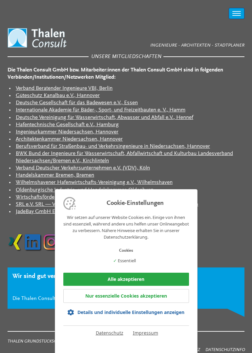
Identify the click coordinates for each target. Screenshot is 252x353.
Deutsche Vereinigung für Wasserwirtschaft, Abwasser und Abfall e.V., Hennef (104, 118)
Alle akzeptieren (126, 279)
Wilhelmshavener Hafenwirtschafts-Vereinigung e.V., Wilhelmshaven (94, 183)
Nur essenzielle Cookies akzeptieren (126, 296)
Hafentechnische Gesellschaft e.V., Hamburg (67, 125)
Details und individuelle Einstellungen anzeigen (130, 312)
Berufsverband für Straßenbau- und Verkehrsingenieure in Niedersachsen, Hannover (113, 146)
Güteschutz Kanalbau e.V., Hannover (58, 96)
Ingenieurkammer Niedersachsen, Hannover (67, 132)
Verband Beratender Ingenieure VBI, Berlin (64, 88)
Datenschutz (109, 333)
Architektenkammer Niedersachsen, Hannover (69, 139)
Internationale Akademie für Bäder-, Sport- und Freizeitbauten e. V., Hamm (100, 110)
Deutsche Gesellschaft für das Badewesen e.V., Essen (77, 103)
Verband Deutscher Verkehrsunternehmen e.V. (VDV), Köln (83, 168)
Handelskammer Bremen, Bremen (55, 175)
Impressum (145, 333)
